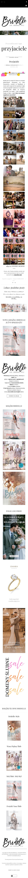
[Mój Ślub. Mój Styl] (14, 790)
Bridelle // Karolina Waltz (12, 65)
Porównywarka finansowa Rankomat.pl (14, 859)
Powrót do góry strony (14, 870)
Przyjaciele (14, 61)
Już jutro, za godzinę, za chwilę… (14, 298)
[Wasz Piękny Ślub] (14, 761)
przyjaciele (9, 278)
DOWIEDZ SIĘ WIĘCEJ (14, 396)
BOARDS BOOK (14, 57)
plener (5, 278)
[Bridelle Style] (14, 731)
